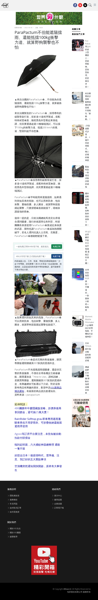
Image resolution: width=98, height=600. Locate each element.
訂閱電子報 (59, 507)
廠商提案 (58, 499)
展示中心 (58, 495)
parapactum (33, 394)
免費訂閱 (56, 246)
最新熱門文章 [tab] (78, 34)
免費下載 (56, 256)
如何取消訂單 (15, 507)
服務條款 (13, 499)
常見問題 (13, 503)
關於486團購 (15, 532)
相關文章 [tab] (76, 29)
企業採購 (58, 503)
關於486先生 (15, 528)
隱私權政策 (14, 495)
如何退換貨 (14, 512)
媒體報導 (13, 536)
